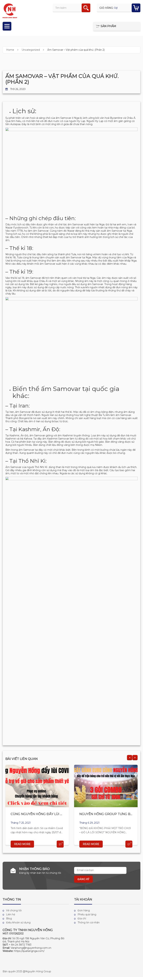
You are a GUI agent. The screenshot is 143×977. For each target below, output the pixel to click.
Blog (9, 918)
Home (10, 49)
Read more (22, 844)
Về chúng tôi (14, 910)
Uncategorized (31, 49)
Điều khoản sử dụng (18, 922)
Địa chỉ (82, 918)
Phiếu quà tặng (87, 914)
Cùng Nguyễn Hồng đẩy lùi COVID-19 (43, 814)
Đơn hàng (84, 910)
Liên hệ (10, 914)
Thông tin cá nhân (89, 922)
